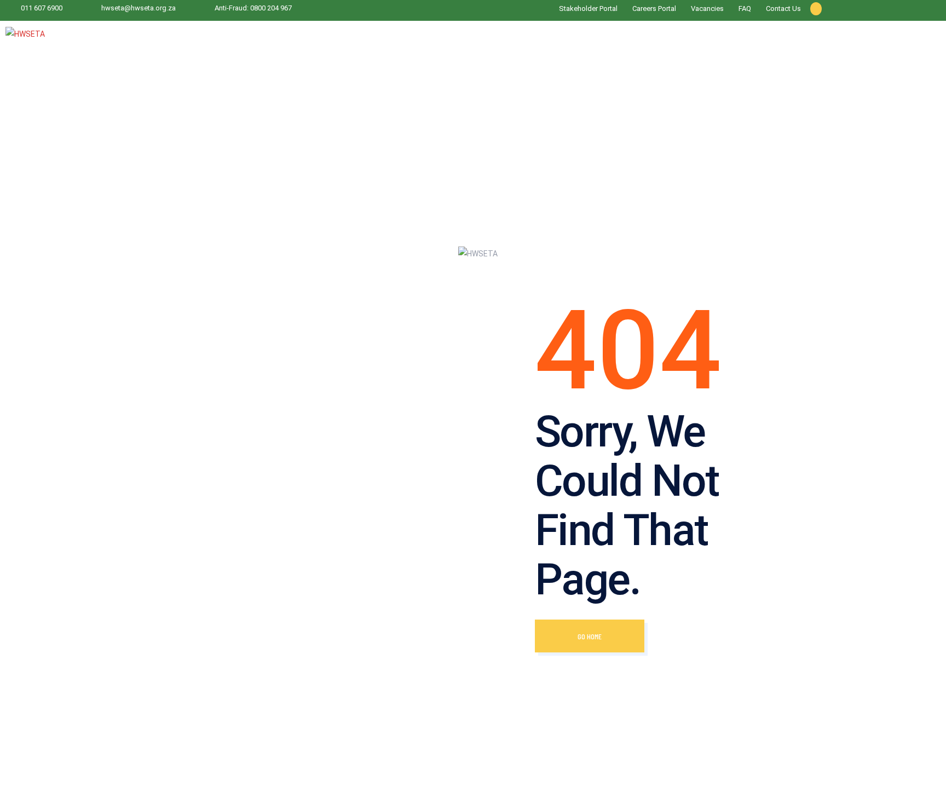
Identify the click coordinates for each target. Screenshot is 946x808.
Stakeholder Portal (588, 8)
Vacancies (707, 8)
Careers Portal (654, 8)
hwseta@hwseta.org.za (138, 8)
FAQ (745, 8)
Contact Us (783, 8)
